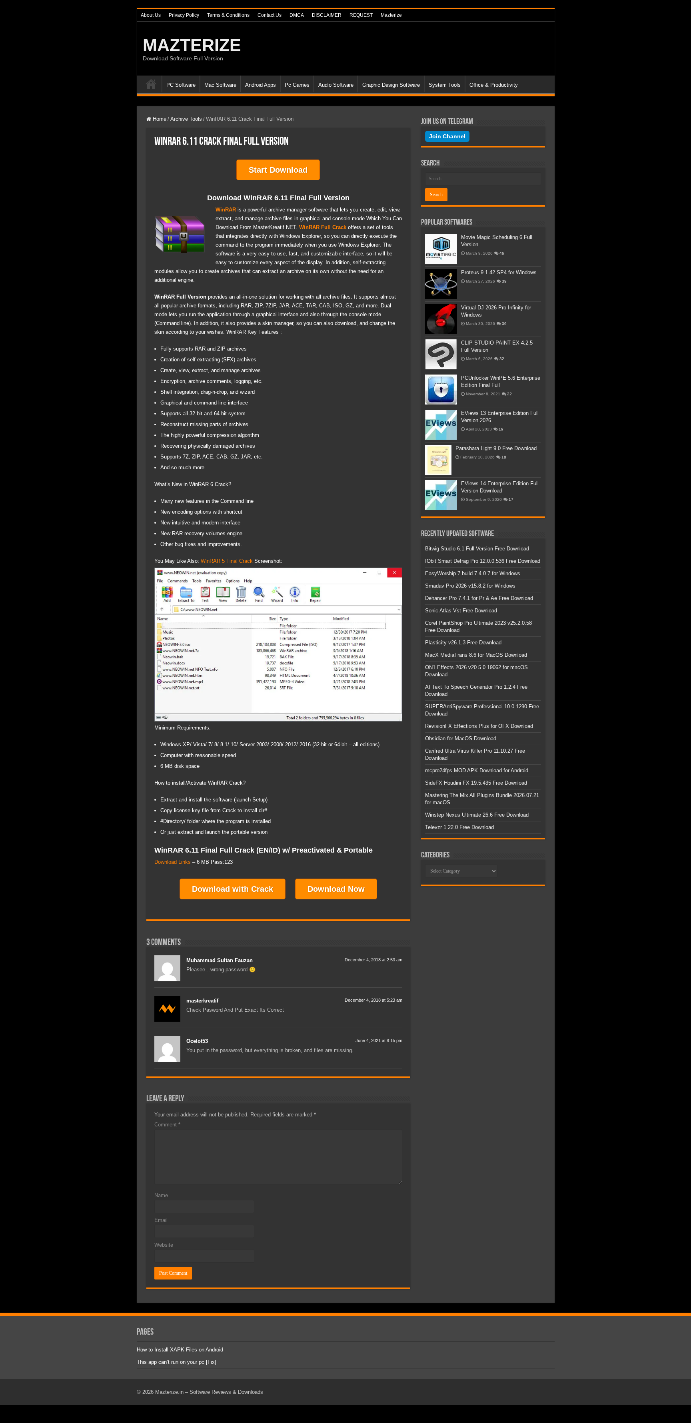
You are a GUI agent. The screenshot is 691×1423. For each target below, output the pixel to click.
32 (501, 359)
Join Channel (447, 136)
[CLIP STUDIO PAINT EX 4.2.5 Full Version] (441, 354)
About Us (151, 15)
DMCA (297, 15)
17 (511, 499)
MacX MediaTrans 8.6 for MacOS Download (476, 655)
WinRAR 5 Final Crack (227, 561)
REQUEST (361, 15)
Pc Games (297, 85)
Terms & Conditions (228, 15)
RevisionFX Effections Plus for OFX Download (479, 726)
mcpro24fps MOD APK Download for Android (476, 770)
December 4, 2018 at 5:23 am (373, 1000)
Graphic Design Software (391, 85)
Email (161, 1220)
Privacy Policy (184, 15)
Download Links (172, 862)
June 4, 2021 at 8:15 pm (378, 1040)
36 (504, 323)
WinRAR (226, 210)
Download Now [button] (336, 889)
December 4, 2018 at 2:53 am (373, 959)
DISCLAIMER (327, 15)
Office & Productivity (493, 85)
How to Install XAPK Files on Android (180, 1350)
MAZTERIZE (192, 45)
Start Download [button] (278, 169)
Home (151, 84)
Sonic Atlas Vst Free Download (461, 611)
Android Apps (260, 85)
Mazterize (391, 15)
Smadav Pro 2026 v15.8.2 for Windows (470, 586)
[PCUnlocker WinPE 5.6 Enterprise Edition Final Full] (441, 390)
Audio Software (335, 85)
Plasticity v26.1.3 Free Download (463, 643)
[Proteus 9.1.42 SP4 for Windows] (441, 284)
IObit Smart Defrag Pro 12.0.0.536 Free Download (482, 561)
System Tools (445, 85)
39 (504, 281)
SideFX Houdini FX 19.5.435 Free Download (476, 783)
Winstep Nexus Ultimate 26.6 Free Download (477, 815)
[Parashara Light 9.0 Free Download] (438, 460)
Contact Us (270, 15)
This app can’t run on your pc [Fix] (176, 1362)
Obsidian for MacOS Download (460, 738)
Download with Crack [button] (232, 889)
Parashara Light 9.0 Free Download (496, 448)
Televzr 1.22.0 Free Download (459, 827)
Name (161, 1195)
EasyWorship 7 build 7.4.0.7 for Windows (472, 573)
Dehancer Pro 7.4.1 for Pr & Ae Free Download (479, 598)
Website (163, 1245)
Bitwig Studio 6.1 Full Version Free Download (477, 549)
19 (501, 429)
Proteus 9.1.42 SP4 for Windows (499, 272)
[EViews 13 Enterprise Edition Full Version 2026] (441, 425)
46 (501, 253)
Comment (167, 1125)
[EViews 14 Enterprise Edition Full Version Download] (441, 495)
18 (503, 457)
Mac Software (220, 85)
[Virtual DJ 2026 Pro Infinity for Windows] (441, 319)
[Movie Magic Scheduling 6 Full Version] (441, 249)
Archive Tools (186, 119)
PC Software (181, 85)
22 (509, 394)
